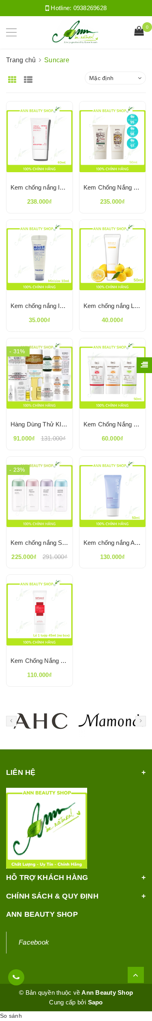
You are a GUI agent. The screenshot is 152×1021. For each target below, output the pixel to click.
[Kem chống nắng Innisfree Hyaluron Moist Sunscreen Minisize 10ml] (39, 257)
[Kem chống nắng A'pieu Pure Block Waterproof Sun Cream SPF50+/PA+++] (112, 494)
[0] (139, 32)
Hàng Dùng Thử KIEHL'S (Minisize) (59, 424)
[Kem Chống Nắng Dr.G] (112, 375)
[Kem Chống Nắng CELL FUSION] (39, 612)
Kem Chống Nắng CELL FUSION (56, 660)
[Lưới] (13, 77)
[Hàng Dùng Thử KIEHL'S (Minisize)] (39, 375)
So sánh (11, 1016)
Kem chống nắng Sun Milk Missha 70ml (64, 542)
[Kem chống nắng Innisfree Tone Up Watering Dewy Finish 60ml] (39, 139)
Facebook (34, 942)
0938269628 (90, 7)
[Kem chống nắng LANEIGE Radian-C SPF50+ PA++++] (112, 257)
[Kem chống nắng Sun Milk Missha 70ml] (39, 494)
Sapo (95, 1002)
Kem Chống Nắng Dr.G (114, 424)
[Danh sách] (29, 77)
